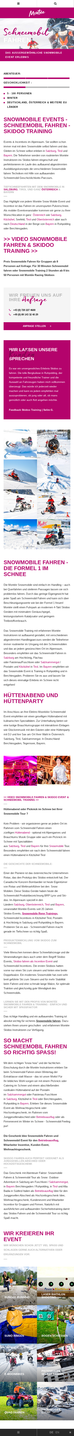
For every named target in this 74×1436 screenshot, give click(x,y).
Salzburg (11, 189)
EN (57, 1432)
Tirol (59, 150)
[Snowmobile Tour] (53, 504)
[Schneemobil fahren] (20, 444)
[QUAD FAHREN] (18, 1400)
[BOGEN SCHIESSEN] (55, 1324)
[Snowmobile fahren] (53, 444)
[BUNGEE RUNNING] (18, 1285)
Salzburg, (51, 150)
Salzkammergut (50, 662)
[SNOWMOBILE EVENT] (55, 1400)
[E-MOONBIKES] (18, 1362)
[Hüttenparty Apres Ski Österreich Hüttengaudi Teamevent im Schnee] (20, 770)
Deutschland (17, 102)
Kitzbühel (9, 219)
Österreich (37, 102)
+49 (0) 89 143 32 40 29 (25, 314)
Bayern (8, 155)
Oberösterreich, (35, 904)
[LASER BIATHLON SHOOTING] (55, 1285)
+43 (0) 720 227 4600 (24, 310)
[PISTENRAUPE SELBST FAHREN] (55, 1362)
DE (51, 1432)
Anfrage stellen (34, 326)
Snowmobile (56, 846)
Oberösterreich (45, 219)
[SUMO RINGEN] (18, 1324)
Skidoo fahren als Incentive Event (32, 961)
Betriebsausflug (45, 1116)
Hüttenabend (22, 832)
